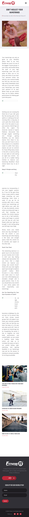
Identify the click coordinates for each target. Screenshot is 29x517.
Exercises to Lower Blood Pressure (12, 409)
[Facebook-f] (18, 514)
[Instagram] (21, 514)
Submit (5, 501)
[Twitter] (15, 514)
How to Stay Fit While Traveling (11, 434)
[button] (26, 3)
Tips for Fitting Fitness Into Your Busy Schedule (12, 384)
